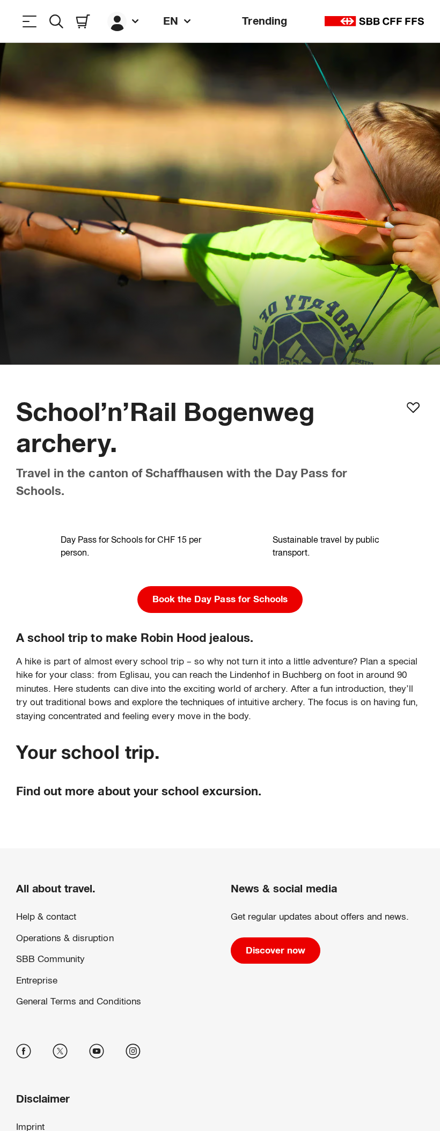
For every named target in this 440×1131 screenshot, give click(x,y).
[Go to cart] (83, 21)
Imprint (227, 1031)
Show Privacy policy (182, 1031)
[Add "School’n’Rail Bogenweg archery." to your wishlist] (413, 407)
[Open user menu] (124, 21)
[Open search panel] (56, 21)
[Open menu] (29, 21)
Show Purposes (220, 1066)
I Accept (220, 1097)
